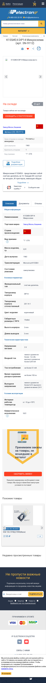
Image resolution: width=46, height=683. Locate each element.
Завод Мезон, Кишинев (12, 127)
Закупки (21, 601)
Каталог (22, 31)
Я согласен (6, 673)
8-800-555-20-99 (15, 17)
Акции (10, 601)
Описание (9, 203)
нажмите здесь (7, 669)
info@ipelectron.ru (32, 17)
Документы (24, 203)
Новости (32, 601)
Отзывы (38, 203)
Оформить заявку (23, 474)
